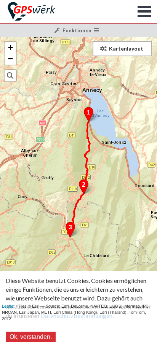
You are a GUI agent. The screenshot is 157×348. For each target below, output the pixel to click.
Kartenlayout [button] (126, 48)
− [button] (10, 59)
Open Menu (144, 11)
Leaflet (8, 306)
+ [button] (10, 47)
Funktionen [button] (76, 30)
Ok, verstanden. (31, 337)
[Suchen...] (10, 75)
